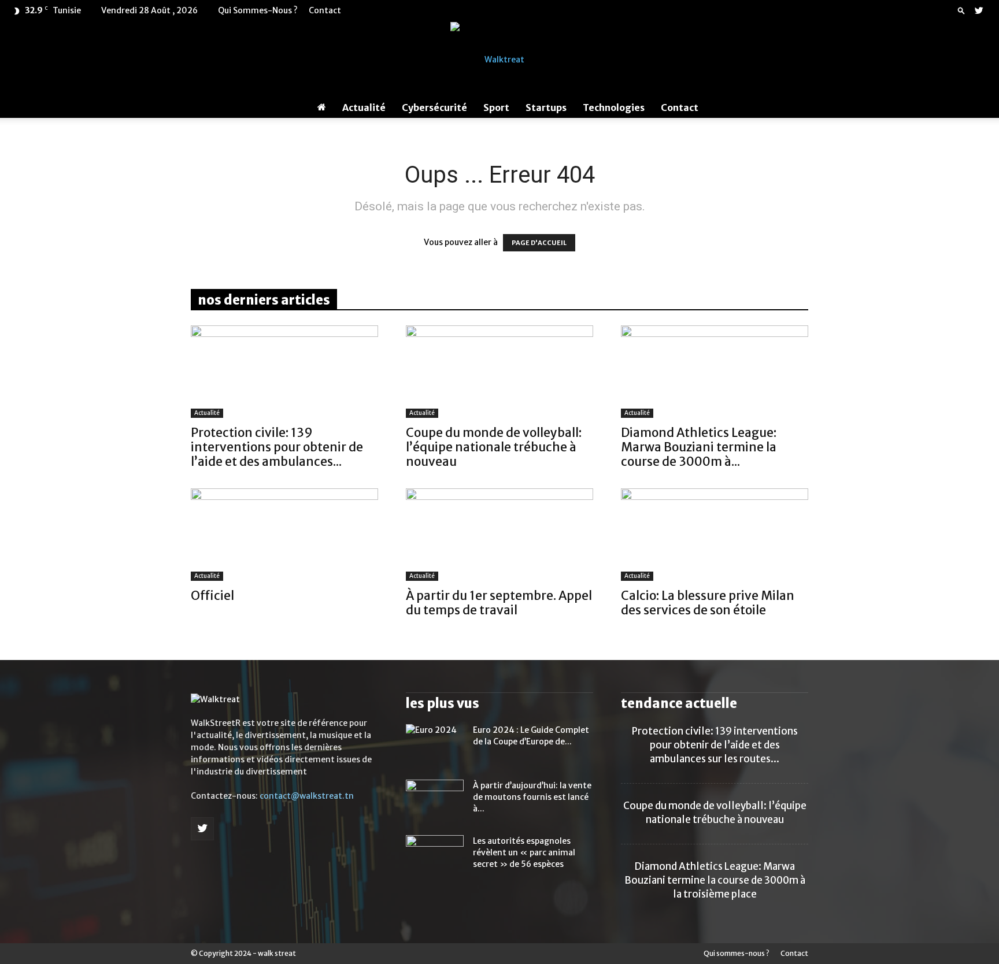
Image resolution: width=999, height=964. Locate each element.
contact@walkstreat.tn (307, 796)
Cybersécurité (434, 107)
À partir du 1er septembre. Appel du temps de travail (499, 603)
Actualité (364, 107)
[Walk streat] (499, 59)
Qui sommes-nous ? (258, 10)
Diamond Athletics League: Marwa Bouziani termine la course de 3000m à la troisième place (714, 880)
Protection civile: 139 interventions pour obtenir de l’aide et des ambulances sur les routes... (715, 745)
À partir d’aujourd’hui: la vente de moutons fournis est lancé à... (532, 797)
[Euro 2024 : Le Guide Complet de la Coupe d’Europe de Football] (435, 744)
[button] (961, 10)
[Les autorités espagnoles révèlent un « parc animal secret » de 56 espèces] (435, 855)
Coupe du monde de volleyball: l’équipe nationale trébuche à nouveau (494, 447)
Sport (496, 107)
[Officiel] (284, 534)
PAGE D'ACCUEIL (539, 243)
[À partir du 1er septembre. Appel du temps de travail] (499, 534)
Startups (546, 107)
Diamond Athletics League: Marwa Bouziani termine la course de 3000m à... (698, 447)
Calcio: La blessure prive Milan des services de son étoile (707, 603)
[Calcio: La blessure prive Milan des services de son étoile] (714, 534)
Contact (325, 10)
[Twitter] (978, 10)
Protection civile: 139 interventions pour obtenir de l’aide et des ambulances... (277, 447)
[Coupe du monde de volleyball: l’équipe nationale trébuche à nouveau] (499, 371)
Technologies (614, 107)
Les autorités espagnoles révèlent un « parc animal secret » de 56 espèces (524, 852)
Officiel (212, 595)
